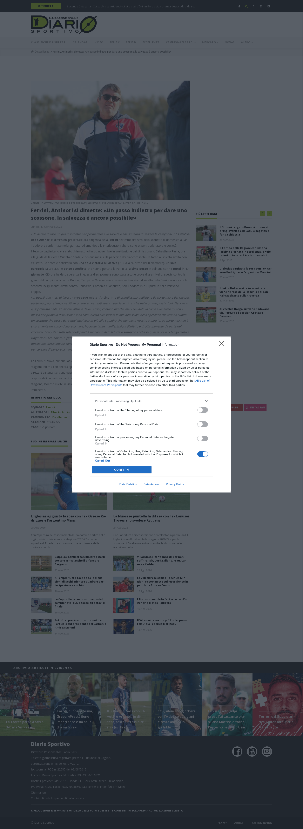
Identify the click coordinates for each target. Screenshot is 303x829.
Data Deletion (128, 484)
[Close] (223, 345)
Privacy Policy (175, 484)
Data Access (151, 484)
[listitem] (151, 401)
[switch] (202, 410)
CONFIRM (121, 469)
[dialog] (151, 414)
